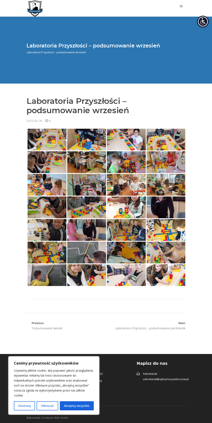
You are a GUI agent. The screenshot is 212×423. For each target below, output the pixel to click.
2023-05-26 (34, 121)
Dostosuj (24, 406)
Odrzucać (47, 406)
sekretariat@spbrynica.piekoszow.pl (166, 379)
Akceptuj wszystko (76, 406)
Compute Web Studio (55, 417)
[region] (53, 385)
